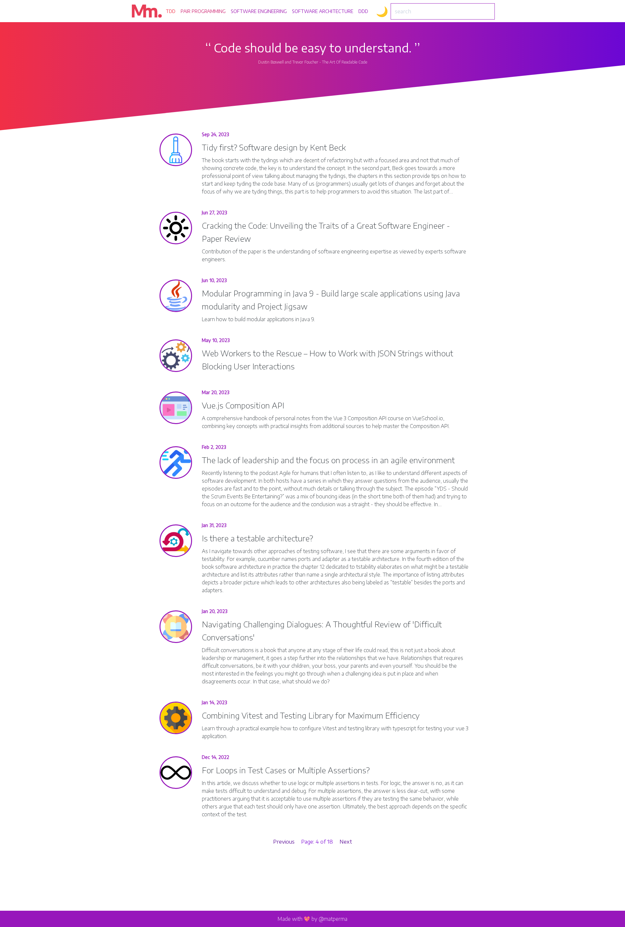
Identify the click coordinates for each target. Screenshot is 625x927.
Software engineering (259, 11)
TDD (170, 11)
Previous (284, 841)
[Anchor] (353, 147)
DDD (363, 11)
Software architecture (322, 11)
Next (346, 841)
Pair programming (203, 11)
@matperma (333, 919)
